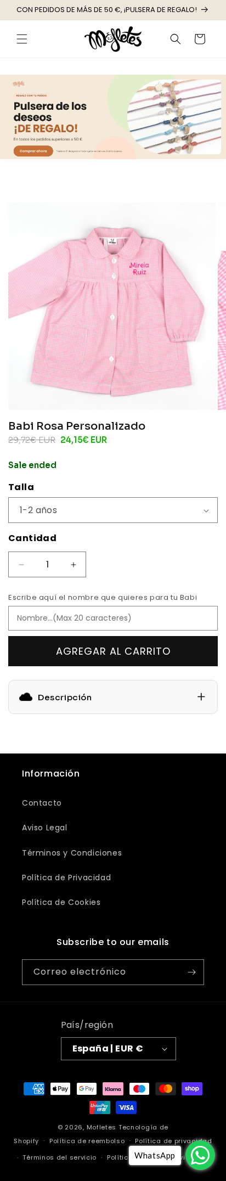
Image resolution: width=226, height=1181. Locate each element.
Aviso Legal (44, 827)
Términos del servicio (59, 1157)
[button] (22, 39)
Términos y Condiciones (72, 852)
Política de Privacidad (66, 877)
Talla (21, 487)
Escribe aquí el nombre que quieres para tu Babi (102, 597)
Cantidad (32, 538)
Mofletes (102, 1127)
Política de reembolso (87, 1141)
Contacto (42, 802)
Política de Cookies (61, 902)
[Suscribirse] (191, 972)
